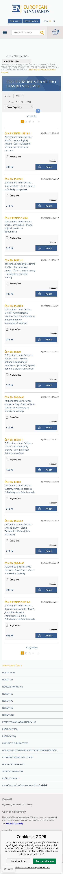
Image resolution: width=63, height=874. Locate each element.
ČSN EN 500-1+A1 (20, 568)
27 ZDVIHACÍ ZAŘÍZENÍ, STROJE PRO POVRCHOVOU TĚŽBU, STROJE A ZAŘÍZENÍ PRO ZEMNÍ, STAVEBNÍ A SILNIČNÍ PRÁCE (29, 67)
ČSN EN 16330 (20, 360)
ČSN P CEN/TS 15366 (18, 224)
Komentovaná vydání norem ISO (19, 722)
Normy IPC (7, 700)
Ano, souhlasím (44, 861)
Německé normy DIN (12, 686)
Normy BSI (7, 679)
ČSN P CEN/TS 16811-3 (20, 610)
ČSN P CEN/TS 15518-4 (19, 142)
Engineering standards (12, 804)
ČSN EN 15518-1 (19, 446)
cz (50, 21)
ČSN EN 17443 (20, 487)
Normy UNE (8, 715)
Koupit (49, 167)
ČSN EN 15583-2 (19, 527)
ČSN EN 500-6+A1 (20, 404)
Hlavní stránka (8, 64)
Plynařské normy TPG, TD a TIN (17, 757)
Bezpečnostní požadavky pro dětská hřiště (24, 785)
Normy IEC (7, 693)
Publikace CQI (9, 736)
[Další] (34, 121)
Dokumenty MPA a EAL (13, 764)
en (54, 21)
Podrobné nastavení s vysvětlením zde (31, 867)
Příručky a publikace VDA (15, 743)
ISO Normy (27, 804)
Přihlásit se (15, 21)
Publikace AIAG (9, 729)
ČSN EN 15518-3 (20, 314)
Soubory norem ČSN (12, 771)
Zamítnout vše (18, 861)
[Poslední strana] (39, 121)
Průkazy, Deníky (10, 778)
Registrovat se (31, 21)
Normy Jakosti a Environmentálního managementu (29, 750)
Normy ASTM (8, 672)
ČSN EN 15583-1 (20, 184)
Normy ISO (7, 707)
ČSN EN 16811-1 (20, 269)
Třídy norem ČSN (25, 64)
